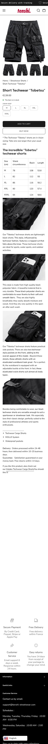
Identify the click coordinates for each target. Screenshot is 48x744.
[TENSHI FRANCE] (24, 10)
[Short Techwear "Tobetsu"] (9, 70)
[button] (38, 10)
